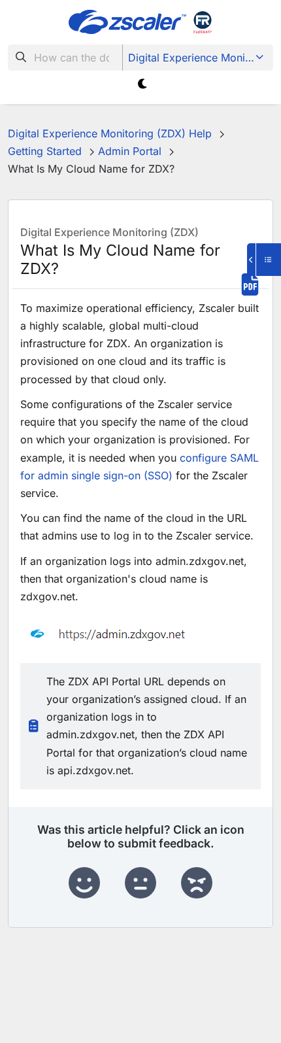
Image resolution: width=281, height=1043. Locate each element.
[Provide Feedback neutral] (140, 883)
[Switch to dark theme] (143, 84)
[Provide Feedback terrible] (197, 883)
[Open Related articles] (264, 259)
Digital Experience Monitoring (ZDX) (199, 57)
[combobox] (65, 57)
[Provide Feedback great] (84, 883)
